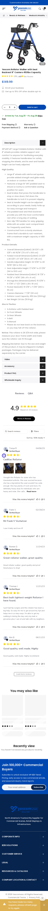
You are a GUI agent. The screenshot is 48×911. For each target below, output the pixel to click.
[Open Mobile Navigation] (5, 9)
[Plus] (14, 107)
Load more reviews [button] (24, 674)
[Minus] (4, 107)
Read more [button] (31, 491)
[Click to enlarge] (42, 59)
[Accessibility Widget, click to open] (4, 456)
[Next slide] (42, 45)
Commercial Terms (17, 897)
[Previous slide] (5, 45)
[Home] (4, 15)
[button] (8, 468)
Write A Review (24, 418)
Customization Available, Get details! (24, 3)
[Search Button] (40, 9)
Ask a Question (31, 127)
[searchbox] (15, 431)
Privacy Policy (35, 897)
